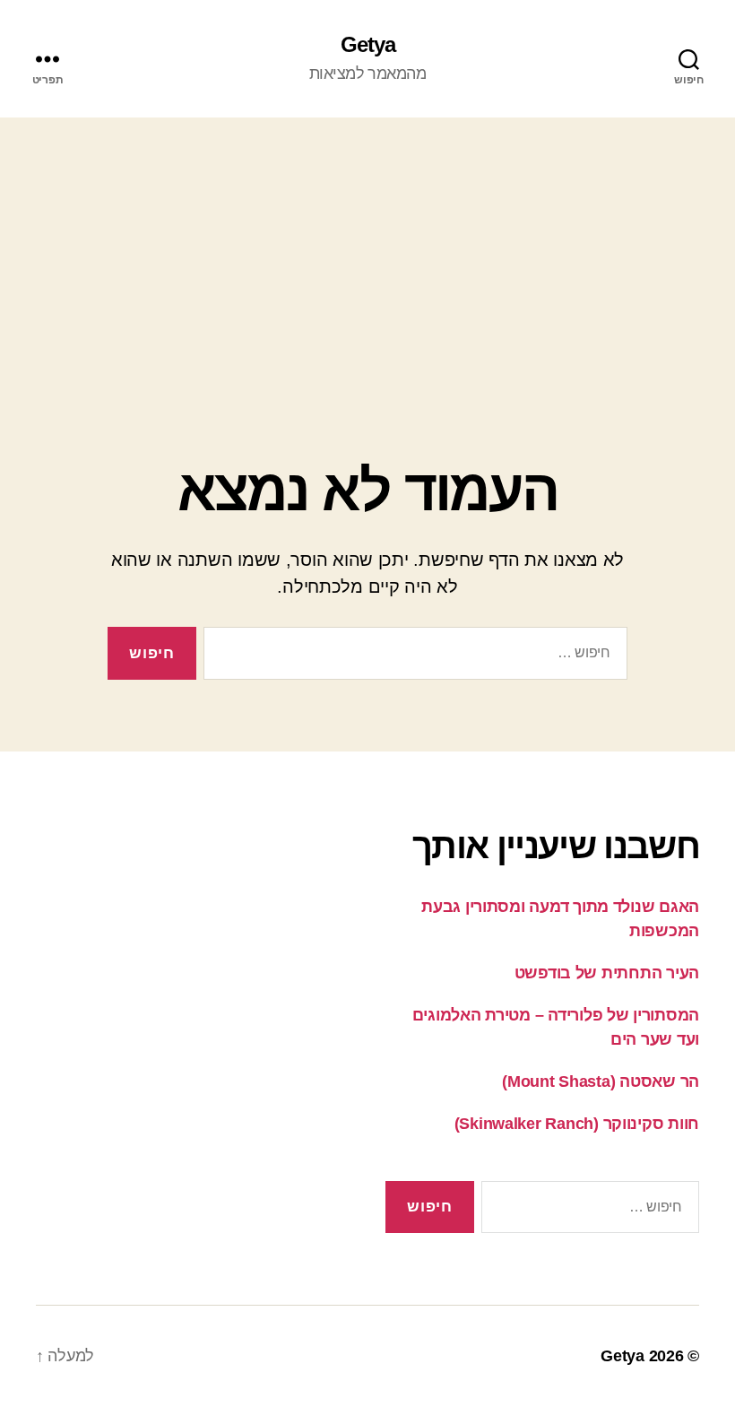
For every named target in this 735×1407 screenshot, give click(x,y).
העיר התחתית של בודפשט (606, 973)
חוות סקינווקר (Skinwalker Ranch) (576, 1124)
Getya (368, 45)
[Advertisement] (367, 252)
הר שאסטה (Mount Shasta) (600, 1081)
